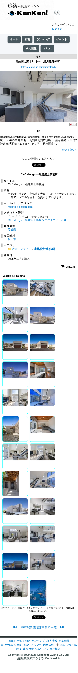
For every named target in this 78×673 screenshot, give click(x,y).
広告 (45, 648)
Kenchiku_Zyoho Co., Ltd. (53, 654)
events (9, 644)
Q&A (38, 648)
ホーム (14, 39)
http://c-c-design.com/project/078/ (38, 67)
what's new (23, 640)
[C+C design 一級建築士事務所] (38, 121)
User (69, 644)
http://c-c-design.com (20, 206)
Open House (21, 644)
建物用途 (28, 648)
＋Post (47, 48)
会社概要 (55, 648)
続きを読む (69, 149)
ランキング (43, 39)
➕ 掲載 (60, 644)
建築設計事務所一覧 (39, 627)
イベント (61, 39)
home (11, 640)
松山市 (12, 239)
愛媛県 (12, 229)
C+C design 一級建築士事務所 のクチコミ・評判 (37, 220)
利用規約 (48, 644)
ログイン (57, 28)
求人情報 (31, 48)
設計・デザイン (21, 249)
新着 (27, 39)
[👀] (27, 10)
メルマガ (36, 644)
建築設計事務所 (44, 249)
